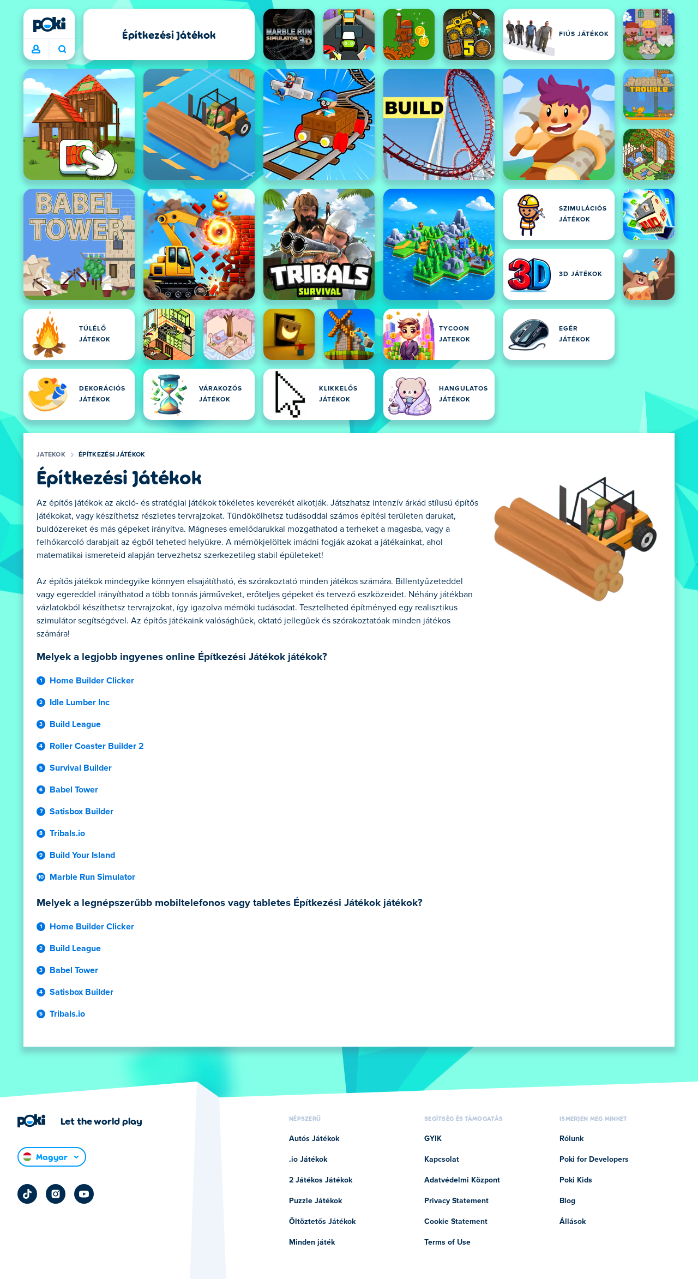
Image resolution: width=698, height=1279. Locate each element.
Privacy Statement (456, 1201)
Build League (75, 724)
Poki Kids (575, 1180)
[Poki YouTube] (84, 1194)
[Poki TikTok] (27, 1194)
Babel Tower (74, 789)
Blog (567, 1201)
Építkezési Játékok (112, 455)
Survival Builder (81, 768)
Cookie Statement (456, 1222)
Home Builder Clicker (92, 680)
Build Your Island (82, 855)
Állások (572, 1222)
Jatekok (51, 455)
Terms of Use (447, 1242)
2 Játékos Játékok (320, 1180)
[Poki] (49, 24)
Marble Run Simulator (92, 877)
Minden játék (312, 1242)
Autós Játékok (314, 1139)
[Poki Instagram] (55, 1194)
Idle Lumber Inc (80, 702)
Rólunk (571, 1139)
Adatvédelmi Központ (462, 1180)
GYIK (433, 1139)
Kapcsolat (441, 1159)
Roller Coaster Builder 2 (97, 746)
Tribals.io (67, 833)
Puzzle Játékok (315, 1201)
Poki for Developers (594, 1159)
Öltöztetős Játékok (322, 1222)
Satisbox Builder (81, 811)
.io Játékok (308, 1159)
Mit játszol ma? (62, 49)
